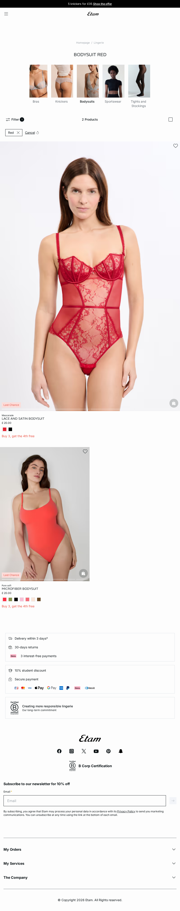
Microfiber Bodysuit (20, 589)
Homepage (83, 42)
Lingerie (99, 42)
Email (8, 791)
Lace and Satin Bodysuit (23, 419)
